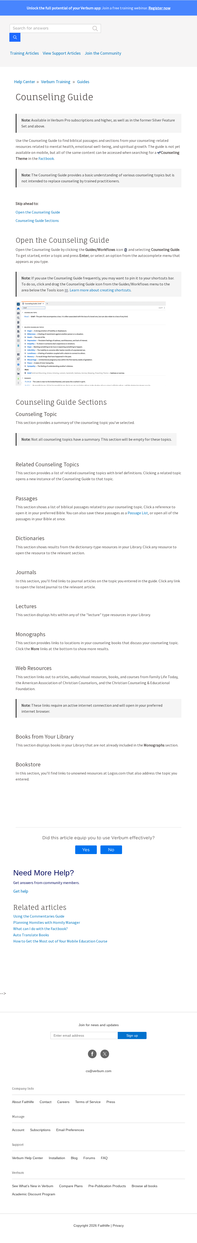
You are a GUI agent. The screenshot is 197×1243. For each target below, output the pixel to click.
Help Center (24, 81)
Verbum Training (55, 81)
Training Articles (24, 53)
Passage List (138, 512)
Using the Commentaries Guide (38, 916)
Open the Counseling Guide (38, 212)
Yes (86, 849)
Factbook (46, 158)
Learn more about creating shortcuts (100, 290)
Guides (83, 81)
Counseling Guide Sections (37, 220)
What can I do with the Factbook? (40, 928)
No (111, 849)
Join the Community (103, 53)
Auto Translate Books (31, 934)
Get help (20, 891)
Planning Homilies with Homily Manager (46, 922)
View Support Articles (62, 53)
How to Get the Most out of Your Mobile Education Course (60, 941)
